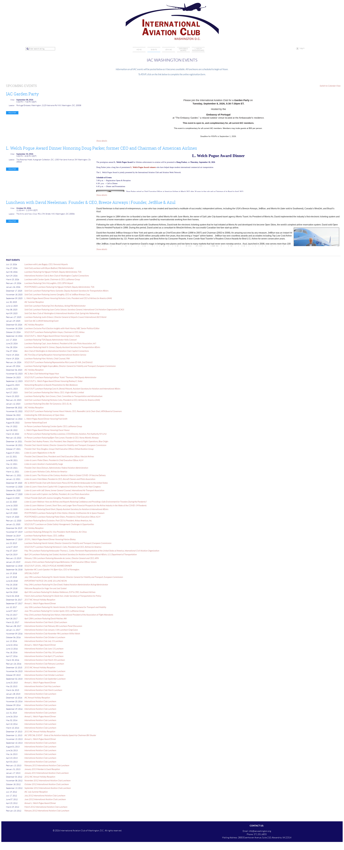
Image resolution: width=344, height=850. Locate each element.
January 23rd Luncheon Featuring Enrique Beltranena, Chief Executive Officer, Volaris (60, 562)
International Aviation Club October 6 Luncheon (44, 637)
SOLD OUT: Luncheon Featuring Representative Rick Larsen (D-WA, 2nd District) (58, 362)
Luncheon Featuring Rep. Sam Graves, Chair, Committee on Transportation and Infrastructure (63, 396)
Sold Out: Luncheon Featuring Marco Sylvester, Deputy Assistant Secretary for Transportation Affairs (66, 291)
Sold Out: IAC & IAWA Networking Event (41, 321)
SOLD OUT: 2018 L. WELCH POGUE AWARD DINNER (48, 566)
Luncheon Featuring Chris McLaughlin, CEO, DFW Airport (48, 283)
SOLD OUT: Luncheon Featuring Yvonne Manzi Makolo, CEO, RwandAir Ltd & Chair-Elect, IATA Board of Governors (73, 411)
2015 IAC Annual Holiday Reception (39, 667)
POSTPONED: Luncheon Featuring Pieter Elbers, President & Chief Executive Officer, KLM (62, 517)
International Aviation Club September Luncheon (45, 679)
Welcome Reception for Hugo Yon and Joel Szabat (45, 588)
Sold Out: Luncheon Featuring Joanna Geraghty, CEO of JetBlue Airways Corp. (57, 294)
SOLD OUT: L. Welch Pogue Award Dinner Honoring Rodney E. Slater (53, 381)
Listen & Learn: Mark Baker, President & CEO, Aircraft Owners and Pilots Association (59, 479)
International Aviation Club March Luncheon (43, 690)
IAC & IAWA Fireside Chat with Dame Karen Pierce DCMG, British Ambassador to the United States (66, 483)
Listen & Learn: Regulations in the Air (39, 453)
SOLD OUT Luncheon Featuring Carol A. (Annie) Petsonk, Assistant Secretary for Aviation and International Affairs (72, 389)
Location (11, 105)
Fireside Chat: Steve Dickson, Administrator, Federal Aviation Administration (56, 468)
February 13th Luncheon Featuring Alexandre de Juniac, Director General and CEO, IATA (61, 558)
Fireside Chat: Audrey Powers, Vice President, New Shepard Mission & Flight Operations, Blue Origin (66, 441)
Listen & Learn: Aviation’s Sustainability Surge (43, 464)
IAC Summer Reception (34, 302)
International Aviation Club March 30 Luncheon (44, 660)
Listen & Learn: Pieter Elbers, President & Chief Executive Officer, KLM (53, 460)
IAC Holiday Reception (34, 324)
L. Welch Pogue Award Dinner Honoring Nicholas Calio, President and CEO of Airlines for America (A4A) (68, 298)
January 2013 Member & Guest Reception (42, 769)
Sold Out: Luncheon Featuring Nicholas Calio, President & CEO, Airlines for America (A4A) (62, 400)
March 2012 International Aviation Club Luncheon (45, 807)
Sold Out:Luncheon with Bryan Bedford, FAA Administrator (49, 268)
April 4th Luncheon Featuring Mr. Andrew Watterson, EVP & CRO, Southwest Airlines (59, 592)
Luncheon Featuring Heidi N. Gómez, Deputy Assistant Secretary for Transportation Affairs (62, 347)
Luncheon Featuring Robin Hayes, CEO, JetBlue (44, 535)
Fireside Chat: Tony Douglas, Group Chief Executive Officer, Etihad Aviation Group (59, 449)
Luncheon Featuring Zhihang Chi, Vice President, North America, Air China (55, 532)
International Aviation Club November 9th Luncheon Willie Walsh (52, 633)
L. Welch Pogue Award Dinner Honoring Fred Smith (45, 419)
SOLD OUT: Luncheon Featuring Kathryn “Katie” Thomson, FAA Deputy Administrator (60, 377)
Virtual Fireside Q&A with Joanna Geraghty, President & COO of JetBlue (54, 498)
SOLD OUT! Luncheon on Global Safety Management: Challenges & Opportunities (59, 524)
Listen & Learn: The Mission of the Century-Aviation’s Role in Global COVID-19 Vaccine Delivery (65, 475)
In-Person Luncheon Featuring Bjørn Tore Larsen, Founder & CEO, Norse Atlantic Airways (61, 438)
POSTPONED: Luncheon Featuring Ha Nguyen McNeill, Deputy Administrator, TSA (59, 287)
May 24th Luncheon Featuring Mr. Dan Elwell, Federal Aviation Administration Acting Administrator (66, 584)
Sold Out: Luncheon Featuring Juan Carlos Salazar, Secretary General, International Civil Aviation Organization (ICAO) (74, 309)
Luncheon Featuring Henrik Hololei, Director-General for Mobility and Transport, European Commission (67, 543)
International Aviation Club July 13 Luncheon (43, 641)
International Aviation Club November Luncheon (44, 671)
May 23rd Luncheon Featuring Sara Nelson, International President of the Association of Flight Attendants (68, 615)
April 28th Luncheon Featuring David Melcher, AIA (45, 618)
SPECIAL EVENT (31, 573)
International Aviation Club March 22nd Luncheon (45, 622)
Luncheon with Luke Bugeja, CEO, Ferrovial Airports (46, 264)
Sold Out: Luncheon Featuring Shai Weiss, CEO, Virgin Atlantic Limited (54, 392)
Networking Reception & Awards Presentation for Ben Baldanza (51, 385)
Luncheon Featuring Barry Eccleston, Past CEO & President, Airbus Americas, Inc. (58, 520)
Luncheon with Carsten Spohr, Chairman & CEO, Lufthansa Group (52, 279)
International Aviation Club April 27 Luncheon (43, 656)
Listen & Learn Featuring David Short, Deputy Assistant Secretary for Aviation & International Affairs (66, 509)
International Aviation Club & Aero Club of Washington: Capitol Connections (56, 275)
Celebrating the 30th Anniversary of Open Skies (44, 415)
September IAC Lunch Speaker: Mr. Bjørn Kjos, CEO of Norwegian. (52, 569)
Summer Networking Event (35, 422)
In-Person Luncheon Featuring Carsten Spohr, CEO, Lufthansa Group (53, 426)
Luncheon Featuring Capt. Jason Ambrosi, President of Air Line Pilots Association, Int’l (60, 343)
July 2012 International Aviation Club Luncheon (44, 795)
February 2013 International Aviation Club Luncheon (46, 765)
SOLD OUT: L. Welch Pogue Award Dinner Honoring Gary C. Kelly (52, 336)
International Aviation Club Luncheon (40, 694)
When (12, 100)
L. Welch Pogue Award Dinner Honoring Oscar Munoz (47, 430)
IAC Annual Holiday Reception (37, 697)
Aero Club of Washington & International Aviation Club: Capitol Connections (56, 351)
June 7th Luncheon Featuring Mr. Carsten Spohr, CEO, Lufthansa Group (54, 611)
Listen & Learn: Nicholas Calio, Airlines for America (45, 471)
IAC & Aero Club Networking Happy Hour (41, 373)
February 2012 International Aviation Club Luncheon (46, 810)
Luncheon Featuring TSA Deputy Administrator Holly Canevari (50, 340)
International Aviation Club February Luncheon (44, 664)
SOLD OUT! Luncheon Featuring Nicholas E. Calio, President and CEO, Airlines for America (62, 547)
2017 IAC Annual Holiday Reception (39, 600)
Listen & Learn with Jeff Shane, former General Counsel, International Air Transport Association (64, 490)
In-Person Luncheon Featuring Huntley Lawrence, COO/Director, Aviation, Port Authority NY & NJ (65, 434)
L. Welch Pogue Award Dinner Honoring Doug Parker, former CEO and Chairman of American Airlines (101, 148)
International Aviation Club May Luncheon (42, 686)
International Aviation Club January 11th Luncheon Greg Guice (51, 630)
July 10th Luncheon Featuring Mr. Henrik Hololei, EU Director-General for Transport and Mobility (65, 607)
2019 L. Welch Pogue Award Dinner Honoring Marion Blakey (50, 539)
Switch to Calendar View (330, 86)
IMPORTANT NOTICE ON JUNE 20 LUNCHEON (45, 581)
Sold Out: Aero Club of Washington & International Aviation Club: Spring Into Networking (61, 313)
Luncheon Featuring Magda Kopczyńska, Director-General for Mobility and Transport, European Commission (70, 366)
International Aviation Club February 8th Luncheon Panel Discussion (53, 626)
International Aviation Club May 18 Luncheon (43, 652)
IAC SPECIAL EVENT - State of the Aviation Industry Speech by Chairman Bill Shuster (60, 735)
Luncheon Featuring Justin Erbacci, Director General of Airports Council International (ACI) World (65, 317)
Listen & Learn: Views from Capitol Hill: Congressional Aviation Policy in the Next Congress (62, 486)
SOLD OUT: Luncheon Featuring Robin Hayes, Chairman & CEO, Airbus (54, 332)
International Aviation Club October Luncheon (44, 675)
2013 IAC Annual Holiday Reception (39, 731)
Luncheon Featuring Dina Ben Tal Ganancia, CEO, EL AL (48, 404)
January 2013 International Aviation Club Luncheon (46, 773)
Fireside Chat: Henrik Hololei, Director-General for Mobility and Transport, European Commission (65, 445)
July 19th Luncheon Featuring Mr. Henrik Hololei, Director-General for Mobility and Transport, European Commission (73, 577)
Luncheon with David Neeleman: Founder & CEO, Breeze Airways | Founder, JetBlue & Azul (90, 202)
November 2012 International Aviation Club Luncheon (47, 780)
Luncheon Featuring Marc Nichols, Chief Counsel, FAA (47, 358)
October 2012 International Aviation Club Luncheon (46, 784)
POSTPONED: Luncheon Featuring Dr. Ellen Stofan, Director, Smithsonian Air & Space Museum (64, 513)
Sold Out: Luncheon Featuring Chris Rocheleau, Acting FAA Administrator (55, 306)
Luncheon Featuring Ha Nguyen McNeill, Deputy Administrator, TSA (52, 272)
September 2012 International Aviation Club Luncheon (47, 788)
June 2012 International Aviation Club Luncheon (45, 799)
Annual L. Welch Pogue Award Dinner (40, 603)
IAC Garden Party (22, 94)
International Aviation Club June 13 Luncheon (43, 648)
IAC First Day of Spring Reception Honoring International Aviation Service (55, 355)
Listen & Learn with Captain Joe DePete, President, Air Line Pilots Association (56, 494)
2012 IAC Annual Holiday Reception (39, 777)
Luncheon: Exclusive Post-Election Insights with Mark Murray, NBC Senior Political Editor (61, 328)
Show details (101, 141)
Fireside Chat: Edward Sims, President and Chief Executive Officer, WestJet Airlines (59, 456)
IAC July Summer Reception (36, 792)
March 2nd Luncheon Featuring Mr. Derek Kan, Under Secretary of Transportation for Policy (62, 596)
